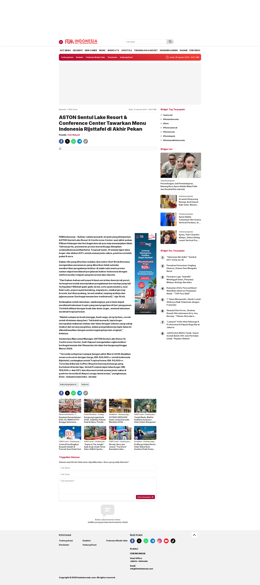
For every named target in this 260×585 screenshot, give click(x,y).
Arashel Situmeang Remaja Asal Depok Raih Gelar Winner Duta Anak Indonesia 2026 (189, 205)
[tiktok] (173, 540)
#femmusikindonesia (174, 140)
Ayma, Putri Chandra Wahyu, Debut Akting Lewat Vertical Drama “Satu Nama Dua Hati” (189, 238)
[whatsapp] (73, 141)
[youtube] (166, 540)
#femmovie (169, 132)
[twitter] (67, 141)
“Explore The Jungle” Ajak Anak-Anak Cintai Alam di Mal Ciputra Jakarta (94, 448)
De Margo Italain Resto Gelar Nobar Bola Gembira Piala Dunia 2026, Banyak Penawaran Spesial (144, 449)
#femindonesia (171, 119)
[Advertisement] (130, 19)
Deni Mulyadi (74, 135)
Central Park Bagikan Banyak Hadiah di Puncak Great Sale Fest (70, 446)
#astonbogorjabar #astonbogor (69, 384)
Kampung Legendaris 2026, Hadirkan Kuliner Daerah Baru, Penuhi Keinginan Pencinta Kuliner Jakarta (95, 422)
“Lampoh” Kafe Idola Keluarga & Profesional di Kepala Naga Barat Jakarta (183, 324)
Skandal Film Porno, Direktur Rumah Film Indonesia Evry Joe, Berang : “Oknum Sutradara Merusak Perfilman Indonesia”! (182, 314)
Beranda (62, 109)
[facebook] (61, 141)
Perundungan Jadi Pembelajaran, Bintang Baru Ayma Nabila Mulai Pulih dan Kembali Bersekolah (178, 186)
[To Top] (194, 535)
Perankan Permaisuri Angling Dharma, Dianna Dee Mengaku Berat (182, 268)
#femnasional (170, 127)
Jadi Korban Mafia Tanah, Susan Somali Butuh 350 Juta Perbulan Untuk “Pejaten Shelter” (183, 336)
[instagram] (159, 540)
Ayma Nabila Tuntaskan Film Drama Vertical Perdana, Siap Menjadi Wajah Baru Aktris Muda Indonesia (190, 224)
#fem (166, 123)
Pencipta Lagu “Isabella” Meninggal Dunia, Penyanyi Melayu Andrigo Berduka (180, 279)
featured (84, 384)
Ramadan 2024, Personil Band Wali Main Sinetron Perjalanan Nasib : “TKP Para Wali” (181, 291)
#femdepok (169, 136)
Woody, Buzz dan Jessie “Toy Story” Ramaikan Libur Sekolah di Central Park (120, 448)
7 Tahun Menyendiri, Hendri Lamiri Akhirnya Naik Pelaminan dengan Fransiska (184, 302)
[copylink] (85, 141)
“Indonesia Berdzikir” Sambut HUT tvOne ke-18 (181, 258)
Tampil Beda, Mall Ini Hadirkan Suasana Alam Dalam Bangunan (145, 419)
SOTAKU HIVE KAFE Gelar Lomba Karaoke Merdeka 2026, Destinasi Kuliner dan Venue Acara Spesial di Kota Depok (120, 423)
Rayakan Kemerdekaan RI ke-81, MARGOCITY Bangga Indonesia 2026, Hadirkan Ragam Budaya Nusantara (70, 422)
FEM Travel (73, 109)
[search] (170, 41)
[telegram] (79, 141)
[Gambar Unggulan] (107, 189)
